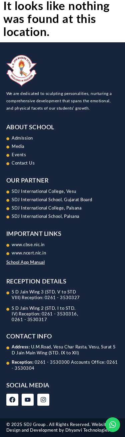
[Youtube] (28, 400)
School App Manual (25, 262)
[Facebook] (12, 400)
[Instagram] (43, 400)
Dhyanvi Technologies (87, 430)
